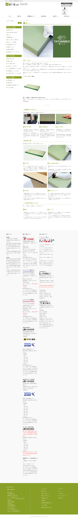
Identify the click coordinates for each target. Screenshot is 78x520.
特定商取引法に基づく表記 (46, 507)
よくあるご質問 (44, 505)
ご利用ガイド (55, 16)
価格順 (29, 76)
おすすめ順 (25, 76)
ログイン (59, 491)
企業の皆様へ (44, 16)
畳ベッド (27, 20)
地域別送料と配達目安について (46, 502)
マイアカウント (61, 488)
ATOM (61, 498)
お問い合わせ (66, 16)
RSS (59, 498)
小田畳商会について (31, 16)
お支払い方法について (45, 493)
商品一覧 (19, 16)
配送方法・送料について (45, 495)
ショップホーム (44, 488)
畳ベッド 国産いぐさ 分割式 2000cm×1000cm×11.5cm (34, 97)
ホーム (10, 16)
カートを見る (60, 493)
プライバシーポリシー (62, 495)
